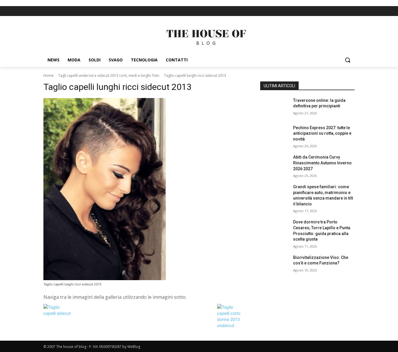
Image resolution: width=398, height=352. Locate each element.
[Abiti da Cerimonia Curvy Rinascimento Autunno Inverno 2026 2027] (274, 164)
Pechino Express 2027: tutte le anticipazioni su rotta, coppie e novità (322, 133)
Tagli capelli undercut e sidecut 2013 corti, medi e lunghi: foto (108, 75)
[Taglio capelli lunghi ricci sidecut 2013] (144, 189)
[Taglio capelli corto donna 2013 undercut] (231, 325)
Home (48, 75)
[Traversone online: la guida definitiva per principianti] (274, 108)
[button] (348, 60)
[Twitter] (350, 11)
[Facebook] (341, 11)
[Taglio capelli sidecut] (58, 313)
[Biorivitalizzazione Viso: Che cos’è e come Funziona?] (274, 265)
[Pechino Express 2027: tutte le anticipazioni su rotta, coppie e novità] (274, 135)
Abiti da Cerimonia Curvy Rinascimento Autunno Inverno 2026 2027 (322, 163)
